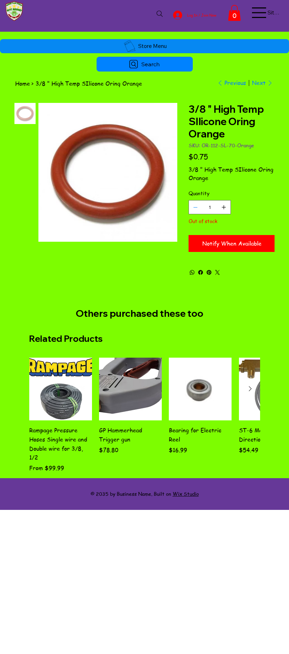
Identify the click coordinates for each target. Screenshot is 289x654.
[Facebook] (200, 272)
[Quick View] (60, 389)
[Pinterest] (209, 272)
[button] (234, 13)
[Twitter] (217, 272)
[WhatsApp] (192, 272)
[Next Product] (250, 388)
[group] (144, 415)
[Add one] (224, 207)
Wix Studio (186, 493)
